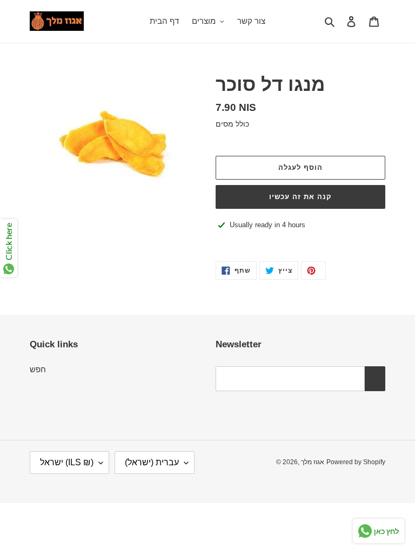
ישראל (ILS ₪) (66, 462)
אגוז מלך (312, 462)
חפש (38, 369)
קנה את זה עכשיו (300, 197)
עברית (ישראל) (152, 462)
